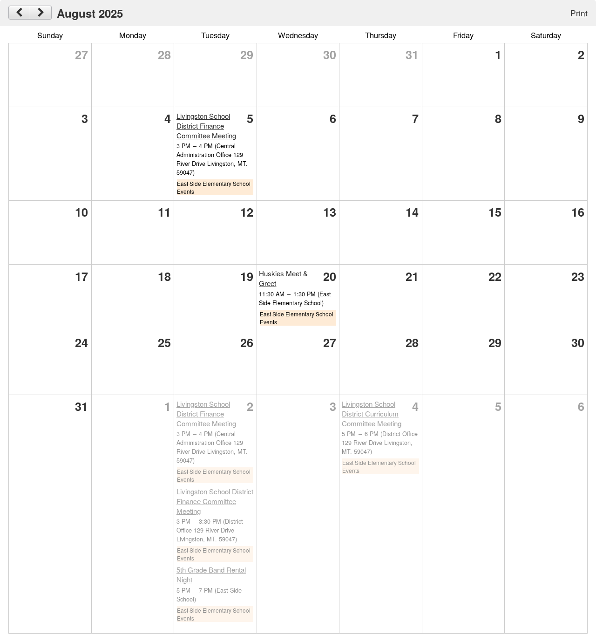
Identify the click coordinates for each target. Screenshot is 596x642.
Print (579, 13)
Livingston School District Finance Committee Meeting (206, 125)
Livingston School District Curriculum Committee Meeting (371, 413)
